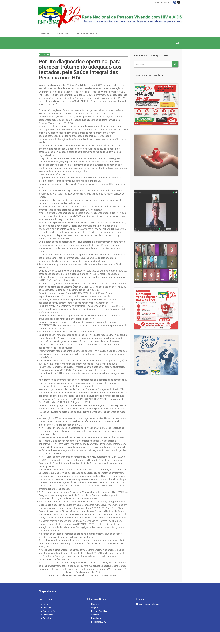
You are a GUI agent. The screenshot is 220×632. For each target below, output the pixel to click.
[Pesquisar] (175, 64)
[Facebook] (174, 2)
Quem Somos (63, 33)
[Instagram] (178, 2)
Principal (46, 33)
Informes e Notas (86, 33)
